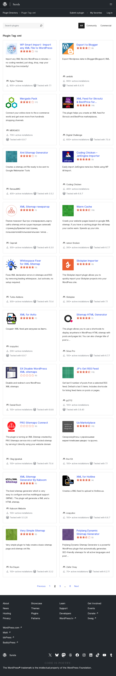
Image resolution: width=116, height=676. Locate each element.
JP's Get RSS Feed (88, 368)
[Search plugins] (41, 25)
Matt (7, 632)
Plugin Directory (10, 13)
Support (63, 608)
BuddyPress (10, 642)
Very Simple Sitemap (32, 530)
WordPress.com (12, 627)
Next (76, 586)
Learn (62, 603)
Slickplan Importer (87, 260)
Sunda (12, 655)
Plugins (34, 613)
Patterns (35, 618)
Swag (92, 618)
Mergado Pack (28, 98)
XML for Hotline (86, 476)
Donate (93, 613)
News (6, 608)
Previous (41, 586)
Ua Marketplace (86, 422)
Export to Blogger (87, 44)
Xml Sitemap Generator (34, 152)
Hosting (7, 613)
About (6, 603)
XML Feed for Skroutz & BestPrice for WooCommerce (90, 100)
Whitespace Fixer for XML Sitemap (30, 262)
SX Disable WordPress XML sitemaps (33, 370)
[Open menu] (111, 4)
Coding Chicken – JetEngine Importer (88, 154)
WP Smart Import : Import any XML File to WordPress (36, 46)
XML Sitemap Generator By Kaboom (33, 478)
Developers (65, 613)
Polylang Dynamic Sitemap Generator (88, 532)
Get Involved (94, 603)
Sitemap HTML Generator (92, 314)
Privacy (7, 618)
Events (91, 608)
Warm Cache (84, 206)
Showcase (36, 603)
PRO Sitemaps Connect (34, 422)
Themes (35, 608)
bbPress (8, 637)
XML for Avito (28, 314)
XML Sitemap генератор (35, 206)
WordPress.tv (67, 618)
